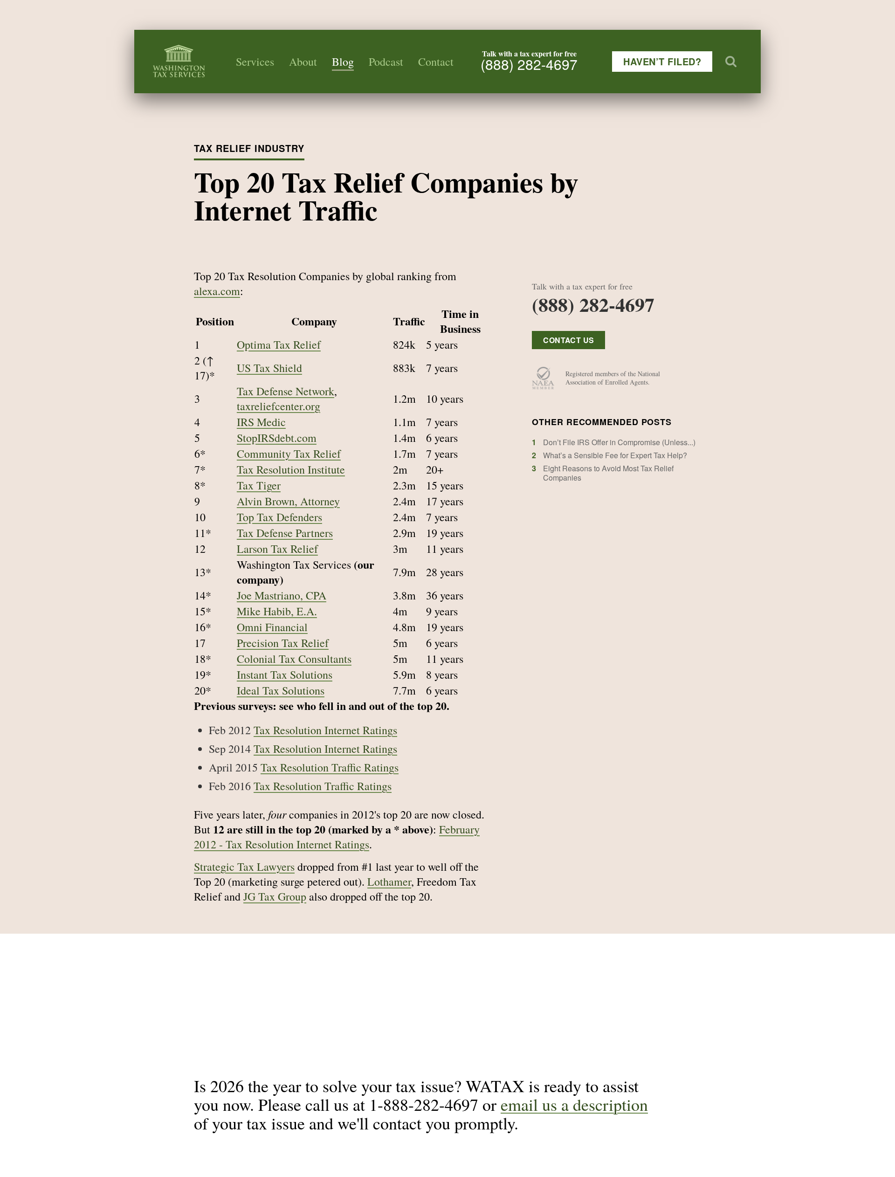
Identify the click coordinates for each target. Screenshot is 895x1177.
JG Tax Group (274, 896)
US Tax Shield (269, 367)
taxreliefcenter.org (278, 406)
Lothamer (389, 881)
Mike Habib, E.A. (277, 611)
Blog (343, 61)
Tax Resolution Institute (291, 469)
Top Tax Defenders (279, 516)
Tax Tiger (259, 485)
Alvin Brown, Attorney (288, 501)
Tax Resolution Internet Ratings (325, 730)
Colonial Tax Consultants (294, 658)
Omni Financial (272, 626)
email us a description (574, 1104)
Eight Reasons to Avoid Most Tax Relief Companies (608, 473)
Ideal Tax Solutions (280, 690)
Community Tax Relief (289, 453)
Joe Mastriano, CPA (281, 595)
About (303, 61)
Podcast (386, 61)
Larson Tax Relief (277, 548)
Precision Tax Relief (283, 642)
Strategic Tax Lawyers (244, 866)
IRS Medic (261, 421)
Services (255, 61)
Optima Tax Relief (279, 344)
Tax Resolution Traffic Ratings (330, 767)
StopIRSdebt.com (277, 437)
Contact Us (568, 340)
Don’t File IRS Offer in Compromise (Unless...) (619, 442)
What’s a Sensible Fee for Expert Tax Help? (615, 455)
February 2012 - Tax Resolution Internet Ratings (337, 837)
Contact (436, 61)
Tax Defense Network (285, 391)
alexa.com (217, 290)
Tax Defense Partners (285, 532)
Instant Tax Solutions (284, 674)
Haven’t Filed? (662, 61)
